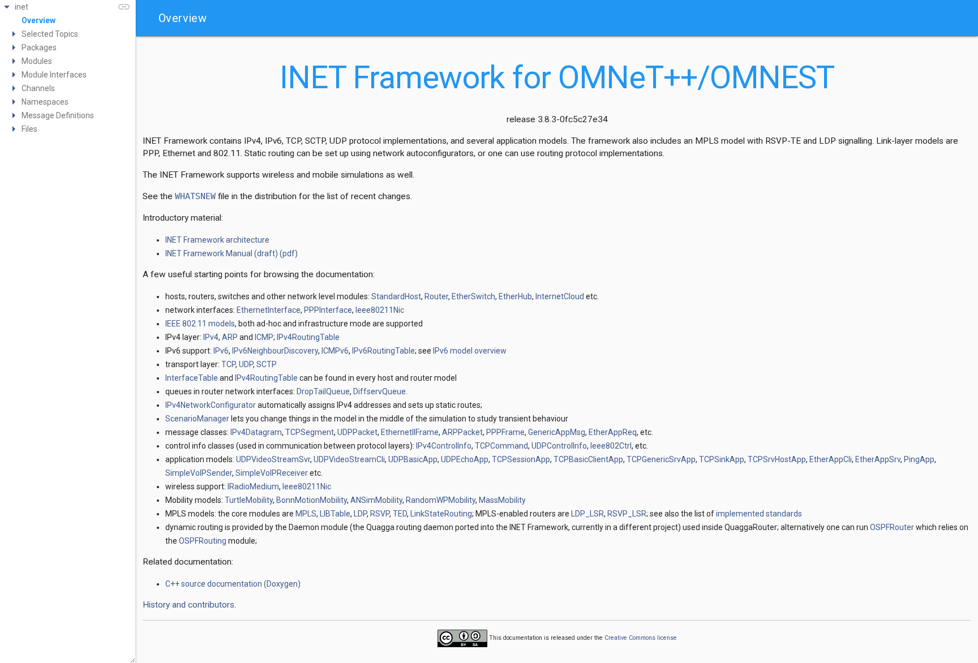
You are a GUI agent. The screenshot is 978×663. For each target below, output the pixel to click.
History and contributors (188, 605)
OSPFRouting (202, 540)
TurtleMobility (249, 500)
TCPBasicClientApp (588, 459)
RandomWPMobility (440, 500)
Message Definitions (58, 115)
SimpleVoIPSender (198, 472)
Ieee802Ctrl (611, 445)
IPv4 (210, 337)
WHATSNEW (195, 196)
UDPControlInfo (559, 445)
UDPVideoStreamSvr (273, 459)
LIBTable (335, 513)
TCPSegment (309, 432)
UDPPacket (357, 432)
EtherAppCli (830, 459)
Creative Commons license (640, 638)
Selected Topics (50, 33)
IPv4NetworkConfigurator (210, 405)
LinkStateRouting (441, 513)
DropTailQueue (323, 391)
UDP (246, 364)
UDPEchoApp (464, 459)
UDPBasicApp (412, 459)
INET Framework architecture (217, 239)
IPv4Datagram (256, 432)
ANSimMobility (376, 500)
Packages (39, 47)
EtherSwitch (473, 296)
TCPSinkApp (721, 459)
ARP (230, 337)
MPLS (305, 513)
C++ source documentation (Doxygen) (233, 583)
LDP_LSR (587, 513)
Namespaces (45, 101)
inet (21, 6)
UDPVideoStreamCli (349, 459)
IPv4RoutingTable (308, 337)
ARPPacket (462, 432)
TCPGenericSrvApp (661, 459)
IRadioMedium (253, 486)
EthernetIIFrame (410, 432)
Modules (37, 61)
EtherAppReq (613, 432)
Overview (38, 20)
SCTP (266, 364)
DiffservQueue (379, 391)
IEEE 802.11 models (200, 323)
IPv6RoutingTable (383, 350)
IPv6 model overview (470, 350)
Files (29, 129)
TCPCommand (501, 445)
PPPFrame (505, 432)
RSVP (379, 513)
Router (436, 296)
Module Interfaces (54, 74)
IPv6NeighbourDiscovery (275, 350)
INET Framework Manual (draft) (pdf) (231, 253)
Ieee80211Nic (379, 310)
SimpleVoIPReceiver (271, 472)
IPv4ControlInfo (443, 445)
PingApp (919, 459)
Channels (38, 88)
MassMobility (502, 500)
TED (400, 513)
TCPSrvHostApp (777, 459)
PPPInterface (328, 310)
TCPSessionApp (521, 459)
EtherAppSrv (877, 459)
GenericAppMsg (556, 432)
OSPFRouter (892, 527)
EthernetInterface (269, 310)
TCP (228, 364)
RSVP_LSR (626, 513)
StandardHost (396, 296)
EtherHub (515, 296)
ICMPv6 (335, 350)
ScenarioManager (197, 418)
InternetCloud (559, 296)
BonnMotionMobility (311, 500)
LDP (360, 513)
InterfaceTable (191, 377)
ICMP (264, 337)
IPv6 (221, 350)
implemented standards (759, 513)
